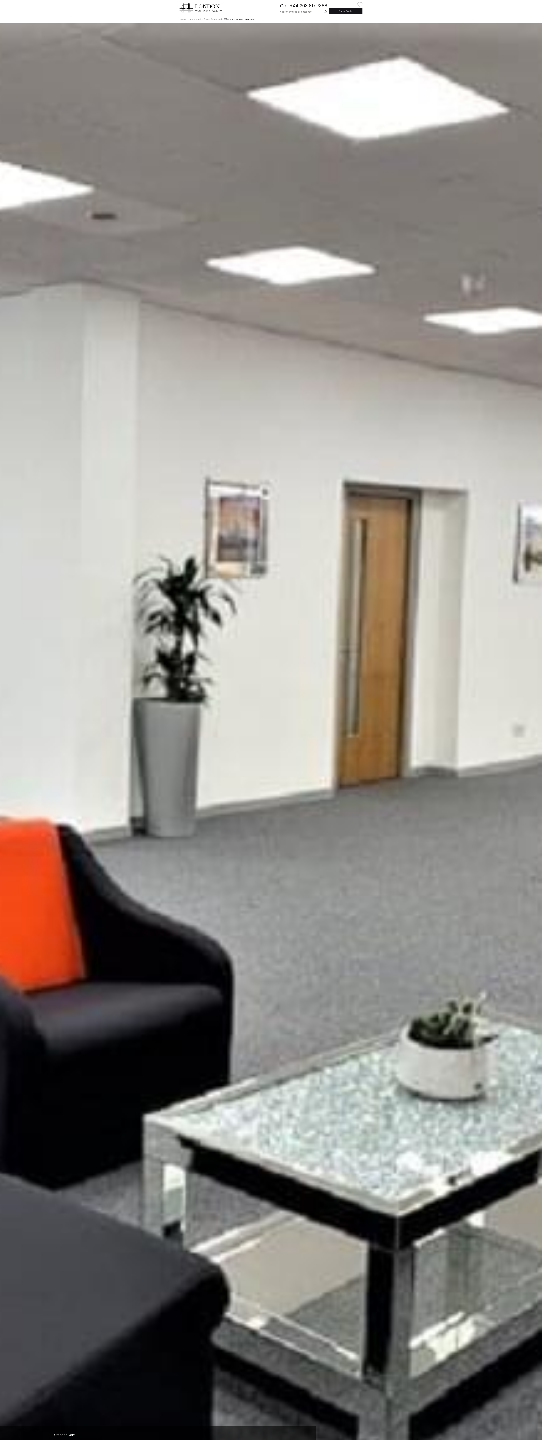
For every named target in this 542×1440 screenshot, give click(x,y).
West (207, 19)
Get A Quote (345, 11)
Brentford (217, 19)
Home (183, 19)
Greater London (195, 19)
